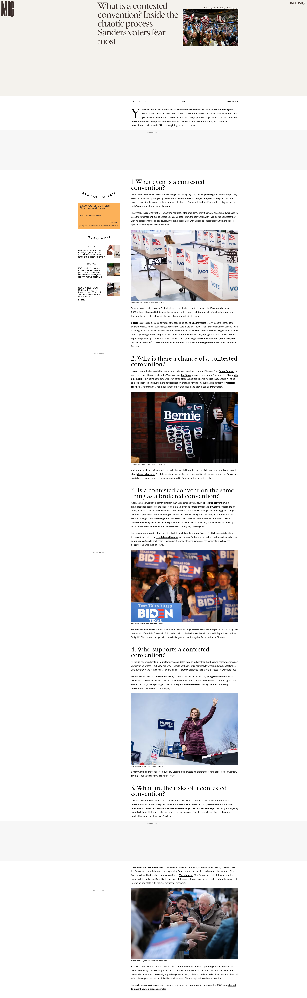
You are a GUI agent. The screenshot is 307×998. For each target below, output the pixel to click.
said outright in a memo (180, 684)
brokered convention (214, 503)
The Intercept (186, 875)
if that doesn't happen (167, 537)
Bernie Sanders (226, 371)
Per (143, 629)
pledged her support (217, 676)
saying (134, 776)
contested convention (189, 110)
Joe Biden (186, 375)
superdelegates (225, 110)
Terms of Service (111, 225)
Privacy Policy (83, 226)
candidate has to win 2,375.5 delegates (216, 338)
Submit (114, 222)
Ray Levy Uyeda (139, 102)
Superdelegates (139, 323)
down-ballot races (146, 474)
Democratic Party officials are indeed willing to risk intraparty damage (179, 808)
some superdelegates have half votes (207, 342)
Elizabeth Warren (164, 676)
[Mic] (7, 9)
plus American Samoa (153, 117)
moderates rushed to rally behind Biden (164, 867)
